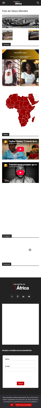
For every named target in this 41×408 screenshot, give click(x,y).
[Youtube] (29, 297)
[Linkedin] (23, 297)
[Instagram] (18, 296)
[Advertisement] (20, 210)
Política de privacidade (23, 405)
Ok (12, 405)
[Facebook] (12, 297)
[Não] (38, 401)
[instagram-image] (11, 249)
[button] (3, 3)
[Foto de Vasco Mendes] (20, 27)
